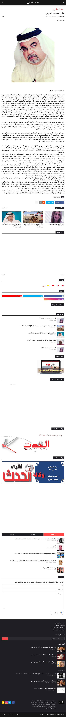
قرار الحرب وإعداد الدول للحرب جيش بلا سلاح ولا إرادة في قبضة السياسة (33, 224)
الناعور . (54, 546)
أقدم (4, 274)
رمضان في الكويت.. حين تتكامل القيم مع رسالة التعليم (11, 224)
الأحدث (33, 534)
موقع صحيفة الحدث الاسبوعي (58, 627)
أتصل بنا (4, 714)
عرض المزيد (5, 207)
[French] (57, 286)
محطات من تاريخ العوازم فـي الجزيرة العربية (45, 688)
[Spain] (47, 286)
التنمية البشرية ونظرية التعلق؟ (48, 347)
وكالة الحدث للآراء (60, 625)
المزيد (43, 286)
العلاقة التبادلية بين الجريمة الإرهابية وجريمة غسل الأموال (41, 340)
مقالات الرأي (57, 9)
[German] (52, 286)
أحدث (62, 274)
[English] (62, 286)
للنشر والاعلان (11, 714)
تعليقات (12, 534)
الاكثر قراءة (53, 534)
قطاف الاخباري (33, 2)
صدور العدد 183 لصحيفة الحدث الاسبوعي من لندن (43, 654)
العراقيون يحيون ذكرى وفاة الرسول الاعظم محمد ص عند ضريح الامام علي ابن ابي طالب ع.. (33, 560)
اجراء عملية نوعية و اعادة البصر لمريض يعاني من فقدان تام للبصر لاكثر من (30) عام (35, 553)
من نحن (18, 714)
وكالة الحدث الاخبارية (60, 623)
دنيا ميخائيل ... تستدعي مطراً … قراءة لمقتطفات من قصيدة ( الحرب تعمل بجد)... (35, 538)
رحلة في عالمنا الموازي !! (49, 567)
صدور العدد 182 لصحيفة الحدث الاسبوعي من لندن (43, 662)
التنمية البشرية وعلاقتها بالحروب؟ (56, 224)
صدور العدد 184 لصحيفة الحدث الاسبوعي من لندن (43, 647)
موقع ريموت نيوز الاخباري (59, 629)
